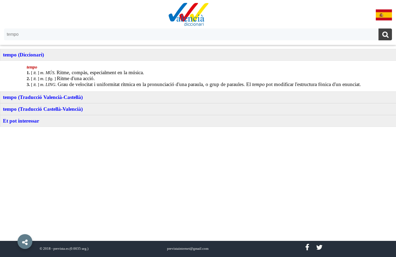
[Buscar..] (385, 35)
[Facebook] (307, 247)
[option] (198, 128)
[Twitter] (319, 247)
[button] (13, 229)
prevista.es (61, 249)
